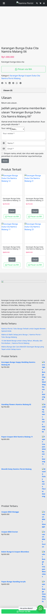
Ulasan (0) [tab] (7, 90)
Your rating (6, 128)
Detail (11, 211)
